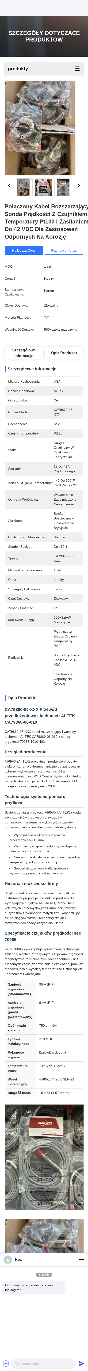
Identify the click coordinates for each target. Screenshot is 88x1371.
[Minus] (81, 1259)
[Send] (81, 1363)
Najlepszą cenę (24, 250)
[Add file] (6, 1363)
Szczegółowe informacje (24, 353)
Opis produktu (64, 353)
